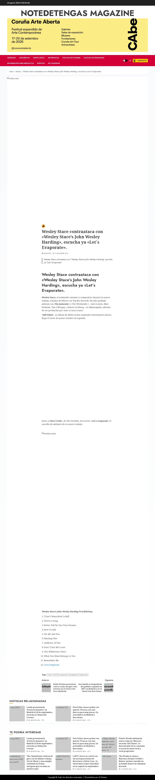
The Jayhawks (73, 675)
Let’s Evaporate (51, 664)
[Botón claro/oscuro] (125, 60)
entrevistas (53, 58)
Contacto (142, 60)
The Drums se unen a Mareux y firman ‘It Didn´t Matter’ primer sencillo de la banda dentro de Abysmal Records (132, 761)
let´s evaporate (62, 675)
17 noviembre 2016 (61, 253)
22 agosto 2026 (34, 720)
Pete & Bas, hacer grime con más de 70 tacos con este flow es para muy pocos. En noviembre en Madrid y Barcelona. (86, 712)
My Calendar (54, 63)
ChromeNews (89, 777)
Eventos (41, 63)
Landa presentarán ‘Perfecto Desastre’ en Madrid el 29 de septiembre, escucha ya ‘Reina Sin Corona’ (40, 712)
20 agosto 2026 (80, 720)
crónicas (11, 58)
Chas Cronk (51, 675)
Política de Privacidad (94, 58)
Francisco (47, 253)
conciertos (24, 58)
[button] (130, 60)
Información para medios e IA (20, 63)
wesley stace (83, 675)
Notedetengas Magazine (77, 13)
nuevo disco (39, 58)
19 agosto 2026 (80, 769)
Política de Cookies (71, 58)
